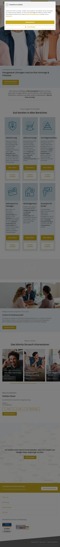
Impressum (9, 16)
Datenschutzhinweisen (32, 14)
